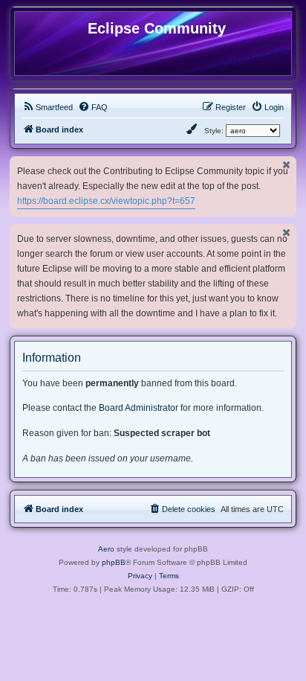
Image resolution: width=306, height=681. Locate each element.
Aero (106, 549)
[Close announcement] (286, 164)
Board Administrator (138, 408)
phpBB (114, 562)
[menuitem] (47, 107)
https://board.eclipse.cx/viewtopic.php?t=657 (106, 201)
